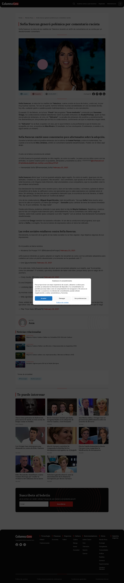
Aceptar (43, 298)
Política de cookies (62, 302)
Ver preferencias (80, 298)
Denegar (62, 298)
